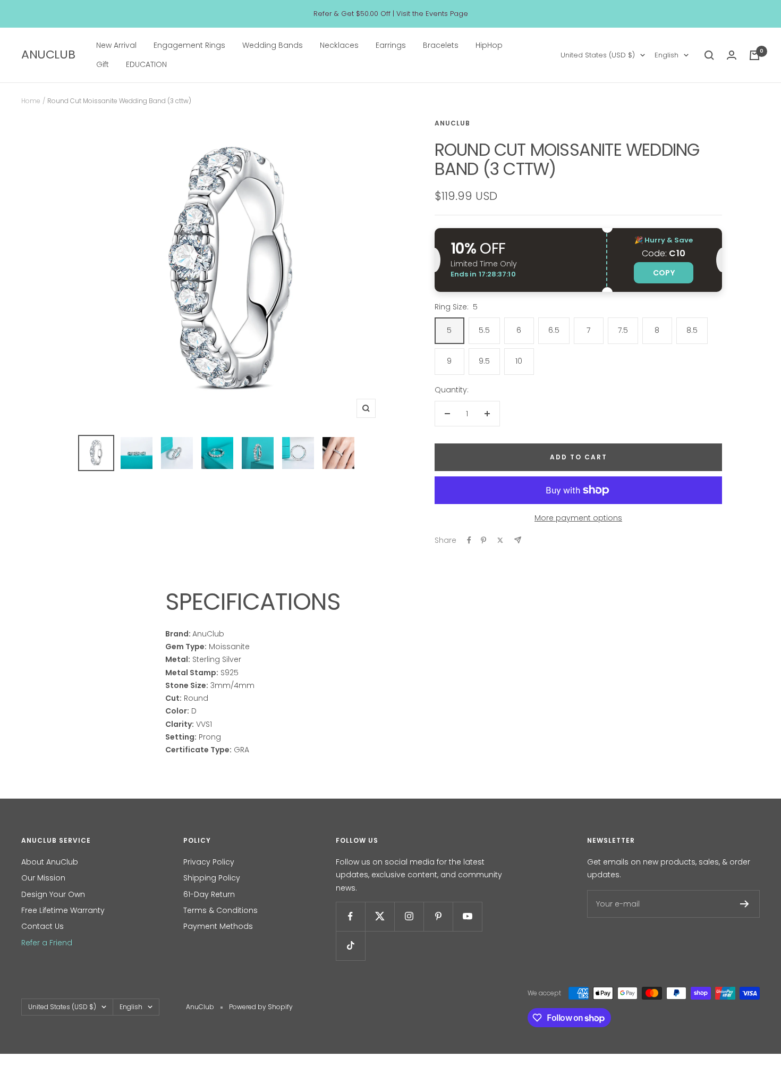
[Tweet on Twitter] (500, 540)
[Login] (731, 55)
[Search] (709, 55)
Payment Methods (218, 926)
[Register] (744, 904)
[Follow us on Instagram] (408, 916)
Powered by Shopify (261, 1006)
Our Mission (43, 878)
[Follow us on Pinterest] (438, 916)
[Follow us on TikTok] (350, 945)
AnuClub (452, 123)
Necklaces (339, 45)
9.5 (484, 361)
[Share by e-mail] (517, 539)
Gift (102, 65)
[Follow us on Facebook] (350, 916)
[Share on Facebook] (469, 540)
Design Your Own (53, 894)
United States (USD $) (598, 55)
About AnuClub (49, 862)
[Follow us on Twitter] (379, 916)
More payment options (578, 518)
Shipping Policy (211, 878)
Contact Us (42, 926)
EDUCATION (146, 65)
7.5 (623, 330)
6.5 (553, 330)
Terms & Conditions (220, 910)
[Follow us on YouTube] (467, 916)
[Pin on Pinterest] (483, 540)
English (666, 55)
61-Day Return (209, 894)
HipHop (489, 45)
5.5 (484, 330)
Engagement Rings (189, 45)
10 (518, 361)
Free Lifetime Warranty (63, 910)
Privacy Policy (208, 862)
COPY (664, 272)
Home (30, 100)
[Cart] (754, 55)
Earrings (391, 45)
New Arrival (116, 45)
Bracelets (441, 45)
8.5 (692, 330)
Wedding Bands (272, 45)
